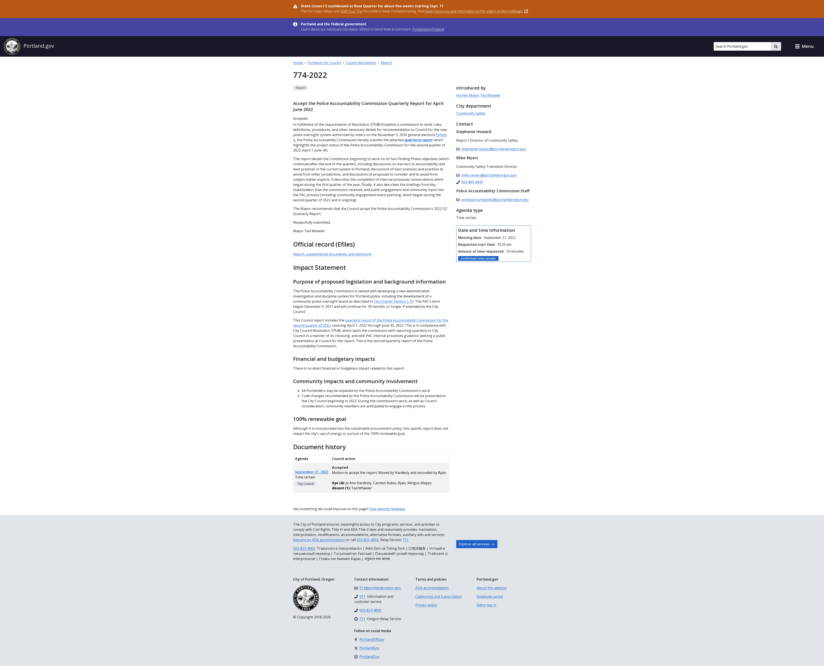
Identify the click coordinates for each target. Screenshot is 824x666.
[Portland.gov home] (28, 46)
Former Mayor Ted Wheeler (478, 95)
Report (386, 62)
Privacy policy (426, 605)
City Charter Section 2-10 (394, 301)
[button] (804, 46)
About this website (492, 588)
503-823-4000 (368, 539)
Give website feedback (387, 509)
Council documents (361, 62)
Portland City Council (324, 62)
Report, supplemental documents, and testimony (332, 254)
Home (298, 62)
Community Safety (471, 113)
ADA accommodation (432, 588)
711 (405, 539)
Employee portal (490, 596)
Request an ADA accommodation (319, 539)
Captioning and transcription (438, 596)
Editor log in (486, 605)
